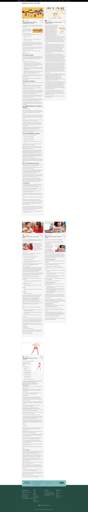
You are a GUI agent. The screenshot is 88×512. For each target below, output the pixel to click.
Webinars (34, 494)
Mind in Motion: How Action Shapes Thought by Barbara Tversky (53, 23)
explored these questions (34, 409)
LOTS (41, 239)
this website (25, 241)
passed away (36, 207)
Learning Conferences (36, 501)
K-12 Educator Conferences (25, 494)
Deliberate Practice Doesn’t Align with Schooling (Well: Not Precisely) (30, 23)
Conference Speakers (36, 497)
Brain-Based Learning (25, 495)
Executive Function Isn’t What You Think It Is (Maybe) (53, 237)
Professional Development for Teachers (27, 498)
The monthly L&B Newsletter (37, 483)
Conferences (35, 493)
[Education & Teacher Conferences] (22, 1)
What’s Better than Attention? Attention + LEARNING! (30, 359)
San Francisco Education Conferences (49, 493)
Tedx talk (55, 294)
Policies (57, 494)
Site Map (57, 497)
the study (35, 323)
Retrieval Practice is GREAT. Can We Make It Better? (31, 237)
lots (38, 239)
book (30, 241)
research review (33, 147)
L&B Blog (34, 498)
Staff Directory (58, 493)
